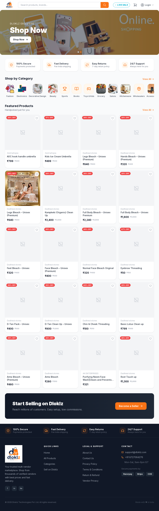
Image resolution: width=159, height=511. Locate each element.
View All (147, 79)
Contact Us (88, 458)
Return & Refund (91, 475)
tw (21, 488)
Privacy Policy (90, 464)
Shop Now (18, 39)
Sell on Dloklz (51, 469)
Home (47, 452)
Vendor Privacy (90, 480)
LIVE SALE (122, 5)
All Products (50, 458)
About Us (87, 452)
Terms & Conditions (92, 469)
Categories (49, 464)
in (14, 488)
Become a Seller (129, 406)
